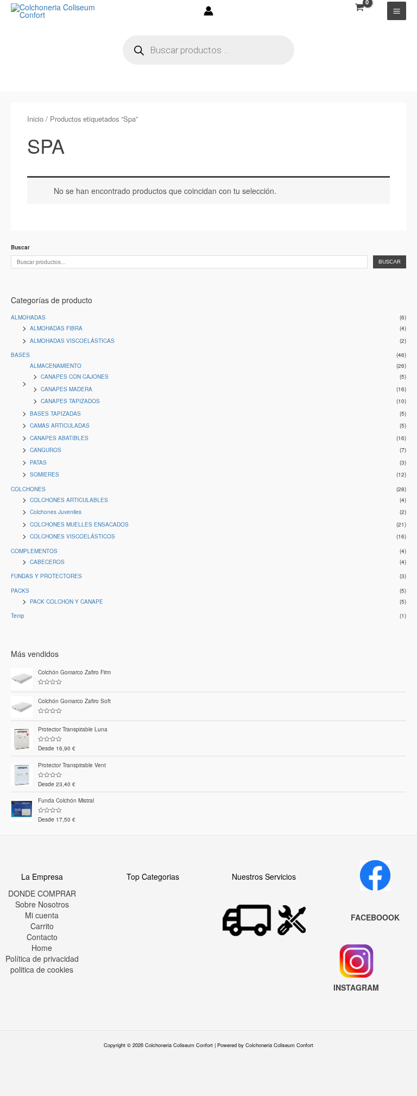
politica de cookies (41, 969)
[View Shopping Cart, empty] (359, 7)
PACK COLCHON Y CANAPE (66, 601)
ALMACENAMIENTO (55, 365)
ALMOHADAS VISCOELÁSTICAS (72, 341)
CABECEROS (47, 562)
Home (41, 947)
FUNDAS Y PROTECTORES (46, 576)
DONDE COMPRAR (42, 893)
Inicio (35, 119)
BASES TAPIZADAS (55, 413)
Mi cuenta (42, 915)
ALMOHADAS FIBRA (56, 328)
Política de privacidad (42, 958)
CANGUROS (45, 450)
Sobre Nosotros (42, 904)
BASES (20, 355)
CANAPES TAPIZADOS (70, 401)
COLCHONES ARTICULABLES (69, 500)
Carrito (42, 925)
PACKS (20, 590)
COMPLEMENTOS (34, 551)
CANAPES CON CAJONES (75, 376)
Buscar (20, 247)
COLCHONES (28, 489)
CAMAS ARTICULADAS (60, 425)
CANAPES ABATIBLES (59, 438)
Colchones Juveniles (55, 512)
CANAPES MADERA (66, 389)
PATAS (38, 462)
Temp (17, 615)
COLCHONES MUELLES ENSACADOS (79, 524)
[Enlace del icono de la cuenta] (208, 11)
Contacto (42, 936)
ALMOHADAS (28, 317)
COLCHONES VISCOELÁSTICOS (72, 536)
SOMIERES (44, 474)
